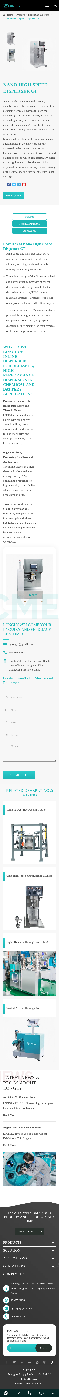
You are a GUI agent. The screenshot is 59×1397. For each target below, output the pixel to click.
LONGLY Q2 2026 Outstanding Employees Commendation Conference (28, 1105)
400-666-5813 (14, 652)
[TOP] (53, 1393)
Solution (11, 1250)
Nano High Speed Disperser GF (23, 18)
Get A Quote (13, 195)
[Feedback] (41, 1393)
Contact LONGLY (27, 1231)
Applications (15, 1258)
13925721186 (18, 1300)
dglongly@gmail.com (18, 644)
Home (10, 14)
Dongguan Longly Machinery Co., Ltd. (27, 1374)
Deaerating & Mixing (38, 14)
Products (20, 14)
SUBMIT (15, 774)
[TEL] (29, 1393)
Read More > (10, 1115)
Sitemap (19, 1383)
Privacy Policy (33, 1383)
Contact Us (14, 1274)
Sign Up (43, 1348)
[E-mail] (18, 1393)
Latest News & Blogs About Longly (21, 1083)
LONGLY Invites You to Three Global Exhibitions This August (25, 1136)
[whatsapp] (6, 1393)
